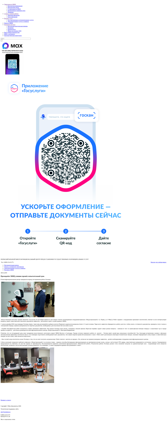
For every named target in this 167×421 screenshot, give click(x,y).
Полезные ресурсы (9, 24)
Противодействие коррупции (13, 35)
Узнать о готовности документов (14, 266)
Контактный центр (13, 7)
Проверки (11, 12)
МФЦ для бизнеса (9, 34)
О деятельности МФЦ (14, 9)
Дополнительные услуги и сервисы (18, 21)
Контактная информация (15, 6)
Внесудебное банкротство (12, 32)
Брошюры (11, 28)
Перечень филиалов (13, 15)
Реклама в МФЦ (9, 270)
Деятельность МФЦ (10, 4)
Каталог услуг (8, 18)
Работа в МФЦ (8, 23)
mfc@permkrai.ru (5, 412)
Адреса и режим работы (11, 13)
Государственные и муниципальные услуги (21, 20)
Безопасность (12, 29)
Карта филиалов (12, 17)
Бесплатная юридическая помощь (18, 26)
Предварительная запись (11, 265)
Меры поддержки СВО (14, 31)
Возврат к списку (6, 400)
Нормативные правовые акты (16, 10)
